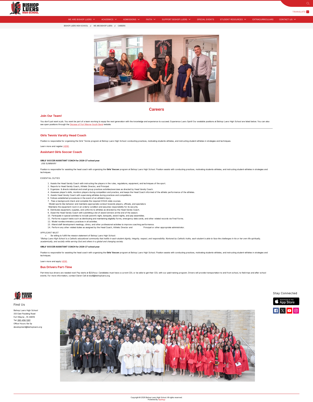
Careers (121, 26)
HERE (66, 146)
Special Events (205, 19)
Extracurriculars (262, 19)
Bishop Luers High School (76, 26)
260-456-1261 (23, 320)
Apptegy (161, 399)
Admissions (129, 19)
